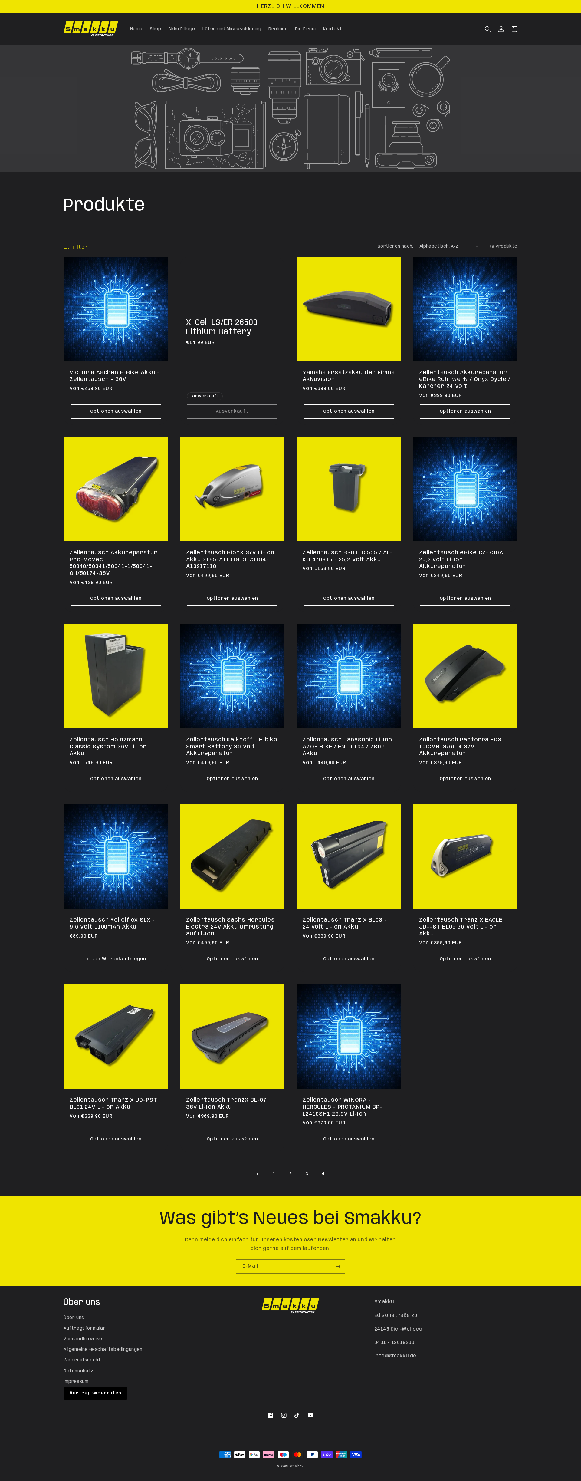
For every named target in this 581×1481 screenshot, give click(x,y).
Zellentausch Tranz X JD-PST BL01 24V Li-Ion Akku (113, 1103)
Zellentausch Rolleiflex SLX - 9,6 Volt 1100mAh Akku (112, 923)
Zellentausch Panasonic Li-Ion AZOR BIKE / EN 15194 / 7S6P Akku (347, 747)
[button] (487, 29)
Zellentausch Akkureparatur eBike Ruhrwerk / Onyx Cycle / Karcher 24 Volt (464, 379)
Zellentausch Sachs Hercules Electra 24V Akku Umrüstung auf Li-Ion (230, 927)
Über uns (74, 1318)
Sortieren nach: (395, 246)
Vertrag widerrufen (95, 1393)
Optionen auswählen (116, 411)
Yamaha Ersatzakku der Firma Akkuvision (349, 376)
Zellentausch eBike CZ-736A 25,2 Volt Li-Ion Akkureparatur (461, 559)
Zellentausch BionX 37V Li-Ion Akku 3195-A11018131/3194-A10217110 (230, 559)
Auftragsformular (85, 1328)
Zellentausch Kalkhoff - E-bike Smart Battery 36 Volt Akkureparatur (231, 747)
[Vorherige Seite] (257, 1174)
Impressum (76, 1382)
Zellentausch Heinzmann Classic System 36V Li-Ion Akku (108, 747)
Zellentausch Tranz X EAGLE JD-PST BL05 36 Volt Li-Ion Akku (460, 927)
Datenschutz (79, 1371)
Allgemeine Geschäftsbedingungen (103, 1349)
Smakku (297, 1465)
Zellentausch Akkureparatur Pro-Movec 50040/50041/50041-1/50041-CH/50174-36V (114, 563)
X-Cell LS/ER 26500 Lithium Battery (222, 327)
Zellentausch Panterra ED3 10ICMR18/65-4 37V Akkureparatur (460, 747)
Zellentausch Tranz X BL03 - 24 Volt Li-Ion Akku (345, 923)
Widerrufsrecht (82, 1360)
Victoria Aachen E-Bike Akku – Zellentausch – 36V (115, 376)
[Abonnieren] (338, 1266)
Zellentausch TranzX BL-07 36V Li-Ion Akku (226, 1103)
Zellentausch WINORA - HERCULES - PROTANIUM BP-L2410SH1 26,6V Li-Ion (342, 1107)
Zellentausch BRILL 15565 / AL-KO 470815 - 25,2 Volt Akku (348, 556)
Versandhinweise (83, 1339)
